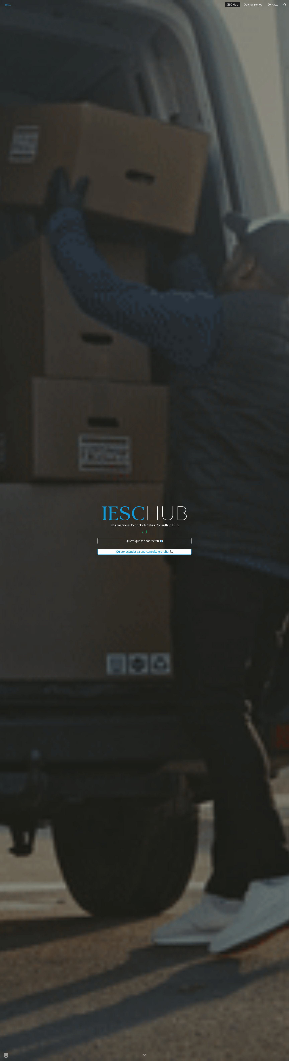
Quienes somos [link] (253, 4)
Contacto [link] (273, 4)
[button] (285, 5)
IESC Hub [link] (232, 4)
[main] (144, 525)
